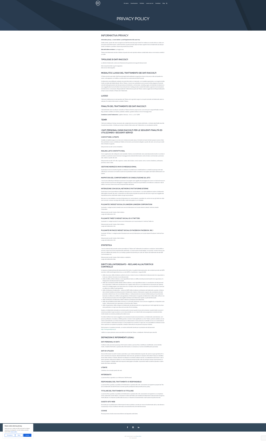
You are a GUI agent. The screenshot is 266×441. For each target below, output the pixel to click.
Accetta (27, 435)
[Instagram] (133, 427)
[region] (18, 431)
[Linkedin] (138, 427)
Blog (164, 3)
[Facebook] (127, 427)
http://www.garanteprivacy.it (108, 329)
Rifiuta (19, 435)
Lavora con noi (149, 3)
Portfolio (142, 3)
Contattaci (158, 3)
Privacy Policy (138, 436)
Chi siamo (126, 3)
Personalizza (10, 435)
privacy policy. (14, 431)
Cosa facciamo (134, 3)
